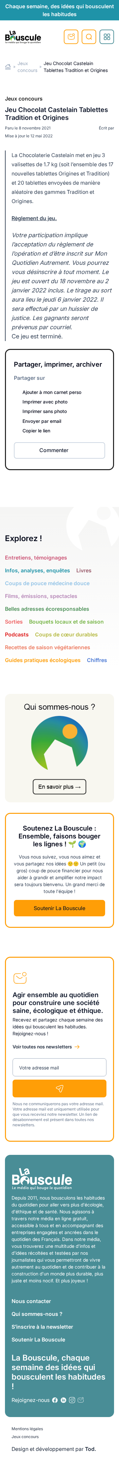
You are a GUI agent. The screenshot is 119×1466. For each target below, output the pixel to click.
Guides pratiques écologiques (43, 660)
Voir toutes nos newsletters (42, 1046)
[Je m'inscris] (59, 1088)
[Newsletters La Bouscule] (80, 1400)
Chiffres (97, 660)
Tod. (90, 1449)
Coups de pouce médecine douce (47, 583)
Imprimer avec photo (44, 401)
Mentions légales (27, 1428)
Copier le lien (36, 430)
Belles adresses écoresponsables (47, 609)
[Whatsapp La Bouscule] (81, 378)
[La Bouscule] (23, 37)
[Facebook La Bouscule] (49, 378)
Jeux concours (25, 1436)
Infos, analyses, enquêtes (37, 570)
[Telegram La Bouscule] (73, 378)
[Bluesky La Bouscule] (89, 378)
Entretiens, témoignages (36, 557)
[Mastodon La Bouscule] (65, 378)
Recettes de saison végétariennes (47, 647)
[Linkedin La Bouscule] (57, 378)
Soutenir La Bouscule (59, 908)
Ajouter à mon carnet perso (51, 392)
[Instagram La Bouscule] (72, 1400)
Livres (84, 570)
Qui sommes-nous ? (37, 1314)
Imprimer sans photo (44, 411)
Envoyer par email (41, 421)
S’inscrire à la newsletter (42, 1326)
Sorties (14, 621)
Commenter (53, 450)
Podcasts (17, 634)
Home (8, 67)
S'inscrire (71, 37)
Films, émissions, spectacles (41, 596)
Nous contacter (31, 1301)
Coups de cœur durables (66, 634)
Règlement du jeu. (34, 218)
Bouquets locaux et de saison (66, 621)
